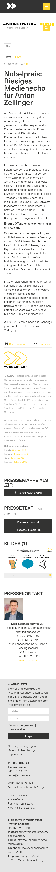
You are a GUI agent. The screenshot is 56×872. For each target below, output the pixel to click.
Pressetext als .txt (28, 522)
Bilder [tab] (18, 56)
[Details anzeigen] (49, 575)
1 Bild (27, 64)
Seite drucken (17, 344)
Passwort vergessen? (21, 725)
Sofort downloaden (30, 493)
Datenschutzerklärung (21, 750)
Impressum (15, 754)
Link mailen (44, 344)
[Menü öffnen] (46, 6)
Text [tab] (8, 56)
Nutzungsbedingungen (22, 746)
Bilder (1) (15, 543)
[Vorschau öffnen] (28, 560)
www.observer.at (28, 660)
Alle (7, 46)
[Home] (11, 6)
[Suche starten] (46, 28)
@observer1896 (19, 449)
